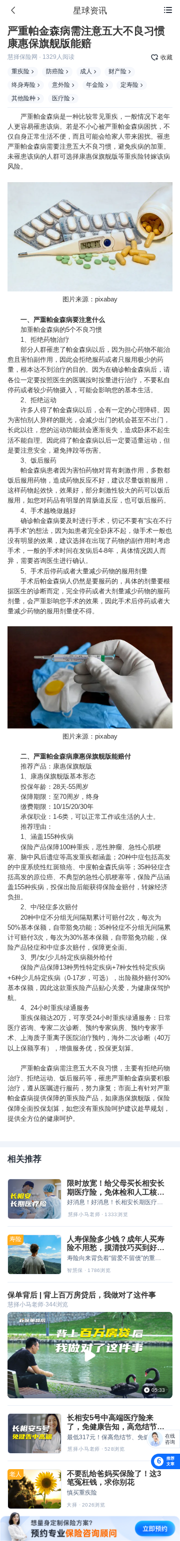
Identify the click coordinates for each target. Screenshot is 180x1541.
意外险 (61, 85)
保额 (40, 927)
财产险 (117, 71)
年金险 (95, 85)
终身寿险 (24, 85)
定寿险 (129, 85)
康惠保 (88, 156)
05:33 (159, 1389)
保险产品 (33, 847)
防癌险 (55, 71)
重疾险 (21, 71)
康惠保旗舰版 (72, 766)
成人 (86, 71)
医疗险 (61, 98)
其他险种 (24, 98)
